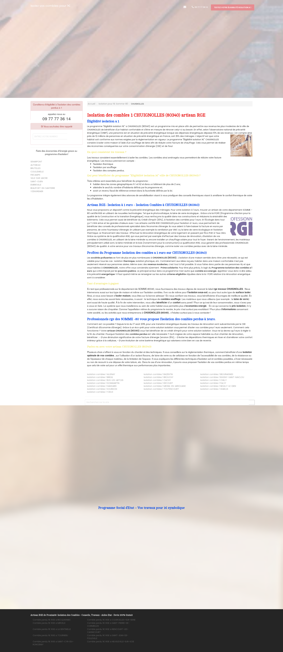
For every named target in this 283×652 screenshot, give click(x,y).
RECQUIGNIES (51, 619)
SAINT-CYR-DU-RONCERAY (53, 643)
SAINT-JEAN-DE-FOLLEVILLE (107, 637)
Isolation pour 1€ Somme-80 (113, 103)
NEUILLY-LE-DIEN (218, 386)
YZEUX (100, 391)
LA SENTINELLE (52, 629)
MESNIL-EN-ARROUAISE (165, 386)
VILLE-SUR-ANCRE (39, 178)
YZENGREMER (37, 191)
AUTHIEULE (36, 165)
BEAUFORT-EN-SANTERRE (43, 188)
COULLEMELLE (37, 171)
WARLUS (214, 389)
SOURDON (102, 389)
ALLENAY (101, 374)
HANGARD (102, 386)
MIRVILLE (49, 623)
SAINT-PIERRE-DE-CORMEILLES (108, 624)
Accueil (91, 103)
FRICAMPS (35, 174)
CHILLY (213, 380)
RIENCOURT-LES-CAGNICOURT (108, 631)
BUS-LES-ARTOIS (105, 380)
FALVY (213, 383)
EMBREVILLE (36, 184)
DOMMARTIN (103, 383)
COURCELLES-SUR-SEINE (111, 619)
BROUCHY (158, 377)
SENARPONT (36, 161)
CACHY (157, 380)
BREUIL (100, 377)
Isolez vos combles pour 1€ (50, 6)
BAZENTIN (158, 374)
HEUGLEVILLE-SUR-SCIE (110, 641)
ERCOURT (158, 383)
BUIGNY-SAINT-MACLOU (222, 377)
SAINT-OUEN (37, 181)
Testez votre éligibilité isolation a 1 (232, 7)
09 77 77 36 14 (201, 7)
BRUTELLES (36, 168)
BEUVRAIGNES (216, 374)
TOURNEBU (50, 635)
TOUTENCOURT (161, 389)
